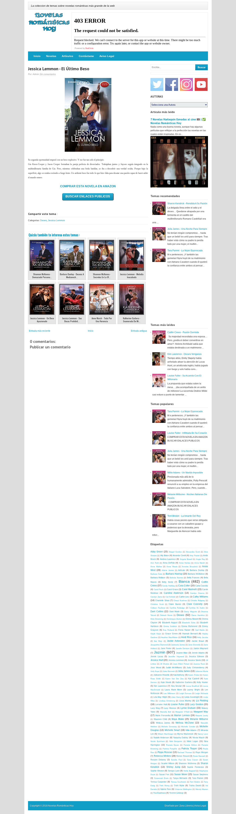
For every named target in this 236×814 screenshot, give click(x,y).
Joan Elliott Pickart (181, 664)
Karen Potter (193, 675)
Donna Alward (192, 619)
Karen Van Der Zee (174, 679)
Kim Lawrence (160, 686)
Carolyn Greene (197, 593)
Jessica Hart (156, 660)
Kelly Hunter (202, 682)
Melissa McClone (185, 722)
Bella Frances (193, 577)
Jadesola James (178, 645)
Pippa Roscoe (165, 752)
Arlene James (168, 570)
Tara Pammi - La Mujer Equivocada (185, 250)
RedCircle (89, 48)
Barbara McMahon (196, 574)
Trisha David (195, 785)
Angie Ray (200, 559)
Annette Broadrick (190, 567)
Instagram (186, 84)
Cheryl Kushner (180, 600)
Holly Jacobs (202, 637)
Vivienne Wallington (183, 789)
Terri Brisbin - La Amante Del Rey (184, 516)
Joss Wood (155, 667)
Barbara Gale (156, 574)
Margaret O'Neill (182, 712)
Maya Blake (178, 719)
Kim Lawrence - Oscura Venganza (184, 354)
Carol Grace (172, 589)
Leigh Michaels (201, 693)
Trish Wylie (179, 785)
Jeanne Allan (182, 653)
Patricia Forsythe (170, 749)
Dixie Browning (156, 619)
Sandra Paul (176, 760)
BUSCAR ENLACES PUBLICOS (87, 196)
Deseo (43, 220)
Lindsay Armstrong (167, 701)
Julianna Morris (201, 671)
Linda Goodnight (192, 697)
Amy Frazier (194, 555)
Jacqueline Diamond (159, 645)
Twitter (156, 84)
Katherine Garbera (184, 682)
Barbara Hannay (174, 574)
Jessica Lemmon (56, 220)
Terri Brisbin (195, 782)
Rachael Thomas (184, 752)
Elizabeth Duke (188, 623)
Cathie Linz (184, 597)
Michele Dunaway (169, 727)
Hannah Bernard (190, 633)
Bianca (184, 581)
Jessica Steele (194, 660)
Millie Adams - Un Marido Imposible (185, 472)
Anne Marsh (199, 563)
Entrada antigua (139, 331)
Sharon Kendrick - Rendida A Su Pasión (187, 203)
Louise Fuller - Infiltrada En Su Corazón (187, 433)
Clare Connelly (195, 604)
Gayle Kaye (155, 634)
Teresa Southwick (178, 782)
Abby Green (156, 551)
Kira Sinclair (176, 686)
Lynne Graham (188, 708)
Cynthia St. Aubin (197, 608)
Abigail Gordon (175, 552)
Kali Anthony (178, 675)
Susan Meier (180, 774)
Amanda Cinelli (179, 555)
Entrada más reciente (39, 331)
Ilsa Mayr (158, 641)
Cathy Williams (200, 596)
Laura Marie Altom (173, 689)
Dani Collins (156, 611)
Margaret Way (201, 711)
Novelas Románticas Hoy (61, 805)
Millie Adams (191, 730)
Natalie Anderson (161, 737)
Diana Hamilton (198, 615)
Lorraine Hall (161, 704)
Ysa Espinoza (159, 793)
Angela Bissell (186, 559)
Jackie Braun (198, 641)
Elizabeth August (169, 622)
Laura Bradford (192, 686)
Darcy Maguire (190, 611)
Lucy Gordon (196, 704)
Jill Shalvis (164, 664)
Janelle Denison (183, 648)
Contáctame (86, 56)
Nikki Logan (192, 741)
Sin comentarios (48, 74)
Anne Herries (184, 563)
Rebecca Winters (162, 756)
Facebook (171, 84)
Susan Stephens (200, 774)
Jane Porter (166, 648)
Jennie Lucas (156, 656)
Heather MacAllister (169, 637)
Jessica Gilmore (196, 656)
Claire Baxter (175, 604)
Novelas (51, 56)
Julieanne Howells (161, 675)
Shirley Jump (173, 767)
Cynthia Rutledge (177, 608)
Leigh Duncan (185, 693)
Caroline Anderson (173, 593)
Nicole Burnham (157, 741)
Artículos (67, 56)
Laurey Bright (193, 689)
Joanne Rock (199, 664)
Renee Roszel (182, 756)
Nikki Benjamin (175, 741)
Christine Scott (157, 604)
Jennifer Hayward (176, 656)
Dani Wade (174, 611)
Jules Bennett (169, 671)
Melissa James (163, 723)
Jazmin (159, 652)
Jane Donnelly (194, 645)
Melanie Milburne (199, 719)
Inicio (37, 56)
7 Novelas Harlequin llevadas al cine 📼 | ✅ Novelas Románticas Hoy (178, 121)
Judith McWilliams (174, 667)
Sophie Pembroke (195, 767)
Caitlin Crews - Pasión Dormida (183, 332)
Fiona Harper (184, 630)
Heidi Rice (186, 637)
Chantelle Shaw (162, 600)
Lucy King (155, 708)
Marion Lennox (182, 715)
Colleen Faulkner (157, 608)
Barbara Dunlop (197, 570)
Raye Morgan (202, 752)
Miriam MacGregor (165, 734)
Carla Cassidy (201, 586)
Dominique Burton (174, 619)
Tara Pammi (197, 778)
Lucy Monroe (170, 708)
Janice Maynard (200, 648)
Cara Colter (184, 585)
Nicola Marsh (198, 737)
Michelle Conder (188, 727)
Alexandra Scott (193, 552)
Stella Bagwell (189, 771)
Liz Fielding (202, 700)
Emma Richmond (189, 626)
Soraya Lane (174, 771)
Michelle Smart (172, 730)
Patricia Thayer (189, 748)
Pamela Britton (190, 745)
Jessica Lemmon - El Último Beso (58, 69)
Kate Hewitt (166, 682)
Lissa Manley (185, 701)
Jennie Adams (198, 653)
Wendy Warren (201, 789)
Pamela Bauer (172, 745)
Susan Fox (164, 774)
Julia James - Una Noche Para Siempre (187, 229)
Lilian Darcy (176, 697)
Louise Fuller (177, 704)
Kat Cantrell (193, 678)
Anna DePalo (169, 563)
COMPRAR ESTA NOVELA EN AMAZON (88, 186)
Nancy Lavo (203, 734)
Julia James (184, 671)
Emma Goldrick (170, 626)
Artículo (181, 570)
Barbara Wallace (157, 577)
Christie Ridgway (198, 600)
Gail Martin (200, 630)
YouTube (201, 84)
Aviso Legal (106, 56)
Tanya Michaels (180, 778)
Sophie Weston (157, 771)
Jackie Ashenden (176, 641)
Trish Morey (164, 786)
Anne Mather (156, 567)
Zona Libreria (186, 805)
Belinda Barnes (176, 578)
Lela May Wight (160, 697)
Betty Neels (167, 582)
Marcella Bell (165, 712)
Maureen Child (160, 719)
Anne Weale (172, 567)
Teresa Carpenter (158, 782)
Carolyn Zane (156, 597)
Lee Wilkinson (169, 693)
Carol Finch (159, 589)
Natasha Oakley (180, 737)
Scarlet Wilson (167, 763)
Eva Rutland (168, 630)
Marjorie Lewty (201, 715)
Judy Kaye (154, 671)
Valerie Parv (165, 789)
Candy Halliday (168, 586)
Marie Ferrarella (162, 715)
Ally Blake (164, 555)
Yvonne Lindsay (176, 793)
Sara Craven (192, 760)
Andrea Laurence (168, 559)
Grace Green (171, 633)
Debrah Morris (166, 615)
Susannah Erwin (161, 778)
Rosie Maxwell (199, 756)
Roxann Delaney (158, 760)
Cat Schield (171, 597)
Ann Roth (154, 563)
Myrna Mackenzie (185, 734)
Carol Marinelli (189, 589)
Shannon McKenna (187, 763)
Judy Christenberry (195, 667)
